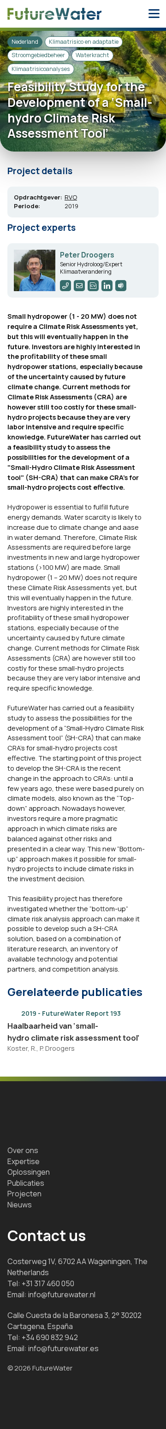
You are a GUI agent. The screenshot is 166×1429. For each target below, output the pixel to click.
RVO (71, 197)
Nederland (25, 42)
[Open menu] (154, 14)
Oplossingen (28, 1172)
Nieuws (19, 1205)
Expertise (23, 1161)
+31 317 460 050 (48, 1283)
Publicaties (25, 1183)
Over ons (22, 1150)
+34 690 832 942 (50, 1337)
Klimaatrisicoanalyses (41, 69)
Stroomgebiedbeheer (38, 55)
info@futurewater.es (63, 1348)
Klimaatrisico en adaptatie (84, 42)
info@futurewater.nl (61, 1294)
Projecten (24, 1194)
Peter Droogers (87, 255)
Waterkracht (92, 55)
